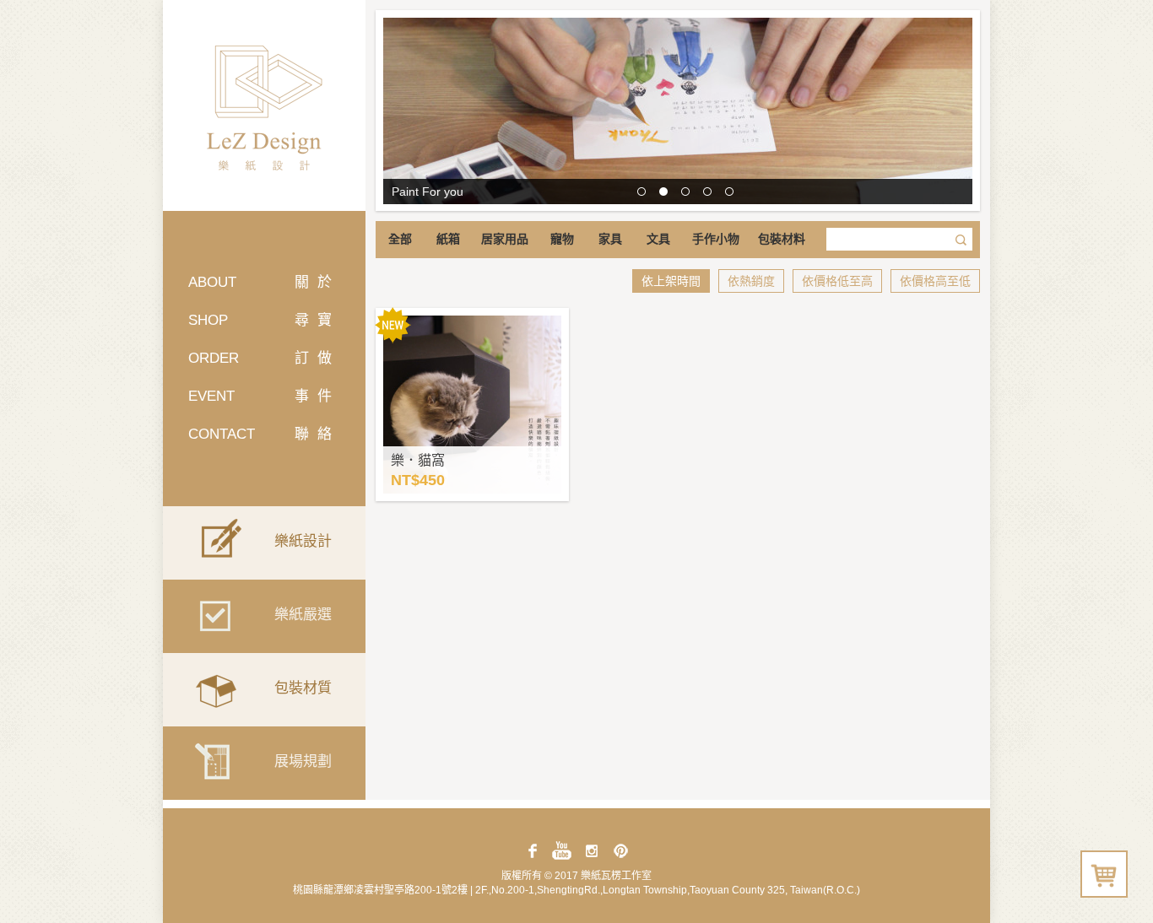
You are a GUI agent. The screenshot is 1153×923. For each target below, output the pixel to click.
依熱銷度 (751, 281)
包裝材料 (781, 239)
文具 (658, 239)
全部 (400, 239)
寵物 (562, 239)
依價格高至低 (935, 281)
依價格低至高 (837, 281)
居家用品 (504, 239)
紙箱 (448, 239)
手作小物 (715, 239)
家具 (610, 239)
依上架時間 (671, 281)
